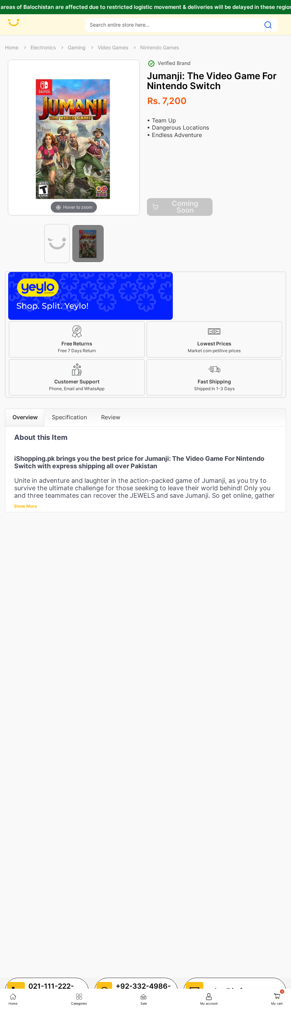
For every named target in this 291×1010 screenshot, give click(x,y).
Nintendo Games (159, 47)
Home (11, 47)
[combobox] (172, 25)
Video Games (113, 47)
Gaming (77, 47)
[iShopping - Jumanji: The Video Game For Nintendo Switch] (57, 243)
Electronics (43, 47)
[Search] (268, 25)
